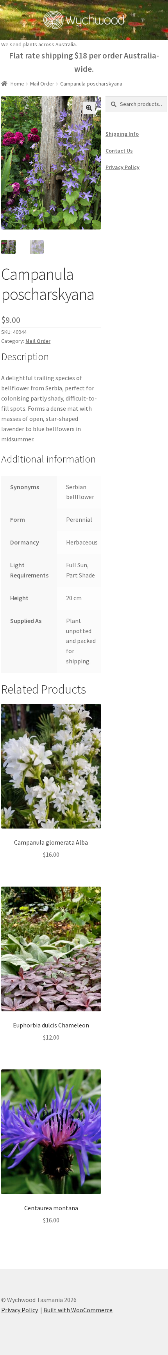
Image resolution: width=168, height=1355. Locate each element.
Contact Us (119, 150)
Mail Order (42, 83)
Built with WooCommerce (78, 1310)
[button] (89, 108)
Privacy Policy (122, 167)
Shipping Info (122, 133)
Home (17, 83)
